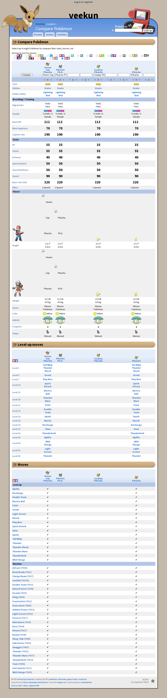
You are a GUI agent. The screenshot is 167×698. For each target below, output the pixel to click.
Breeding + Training (23, 99)
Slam (47, 429)
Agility (47, 437)
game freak (72, 679)
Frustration (18, 601)
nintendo (62, 679)
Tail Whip (48, 364)
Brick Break (18, 572)
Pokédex (40, 24)
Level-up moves (30, 344)
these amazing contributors (35, 682)
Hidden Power (20, 609)
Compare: (26, 75)
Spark (48, 416)
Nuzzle (47, 420)
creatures (82, 679)
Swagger (17, 647)
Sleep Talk (17, 638)
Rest (14, 626)
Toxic (15, 663)
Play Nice (48, 379)
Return (16, 630)
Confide (16, 580)
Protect (16, 617)
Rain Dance (18, 622)
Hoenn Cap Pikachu (48, 70)
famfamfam (86, 682)
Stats (16, 139)
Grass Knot (18, 605)
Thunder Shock (47, 369)
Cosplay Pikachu (98, 71)
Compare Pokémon (33, 42)
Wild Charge (48, 443)
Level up (17, 484)
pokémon (53, 679)
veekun (83, 15)
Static (47, 88)
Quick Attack (47, 385)
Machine (17, 563)
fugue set (62, 682)
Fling (15, 597)
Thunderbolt (49, 433)
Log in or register (83, 1)
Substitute (18, 643)
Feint (48, 405)
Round (15, 634)
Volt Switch (18, 668)
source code (16, 685)
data (25, 685)
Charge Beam (19, 576)
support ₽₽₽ (34, 685)
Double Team (48, 411)
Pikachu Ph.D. (60, 71)
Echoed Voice (19, 588)
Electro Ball (48, 392)
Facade (16, 593)
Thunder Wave (47, 399)
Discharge (47, 424)
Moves (23, 464)
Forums (38, 34)
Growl (48, 375)
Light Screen (47, 450)
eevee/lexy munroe (25, 679)
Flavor (16, 191)
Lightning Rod (48, 94)
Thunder (47, 455)
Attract (16, 567)
